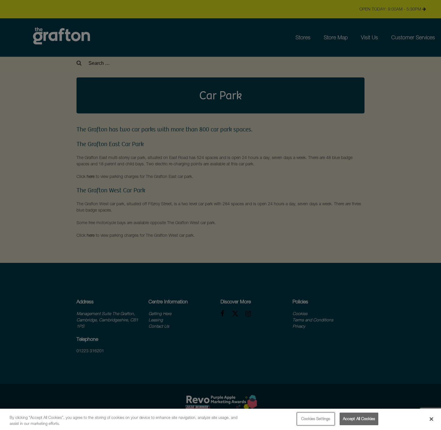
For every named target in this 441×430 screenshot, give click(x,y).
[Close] (431, 418)
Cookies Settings (315, 418)
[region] (220, 419)
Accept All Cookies (359, 418)
